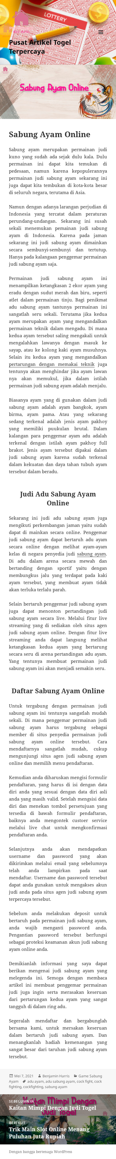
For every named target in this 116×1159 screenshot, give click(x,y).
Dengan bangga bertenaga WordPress (40, 1151)
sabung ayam (91, 554)
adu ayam (35, 1081)
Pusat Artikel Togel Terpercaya (40, 46)
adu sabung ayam (60, 1081)
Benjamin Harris (56, 1075)
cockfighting (33, 1086)
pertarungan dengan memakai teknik (52, 364)
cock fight (85, 1081)
